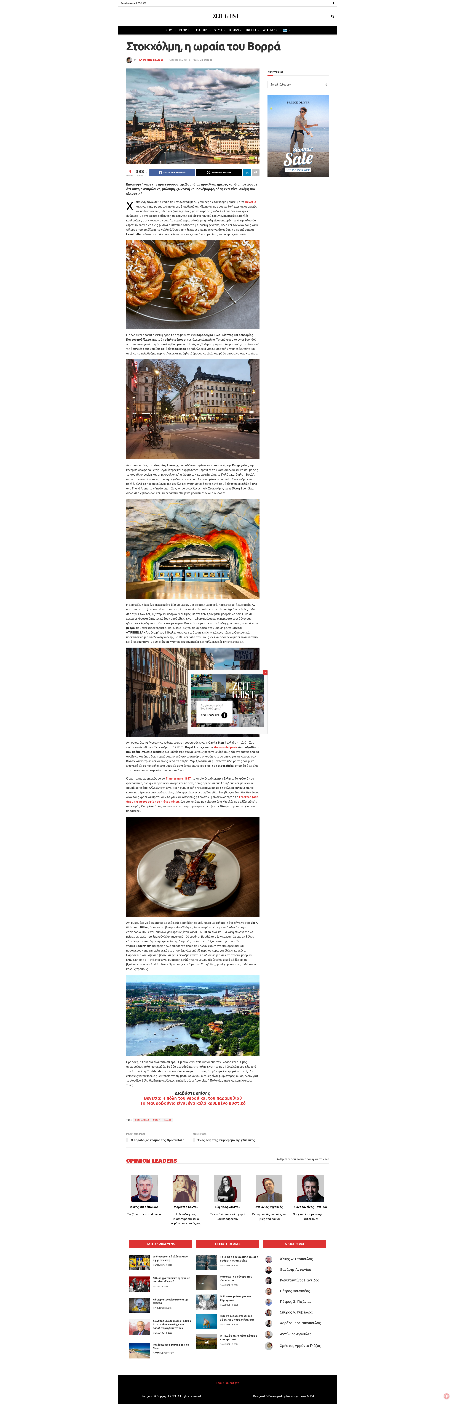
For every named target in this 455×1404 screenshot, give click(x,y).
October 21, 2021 (178, 60)
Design (234, 30)
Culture (202, 30)
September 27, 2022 (164, 1353)
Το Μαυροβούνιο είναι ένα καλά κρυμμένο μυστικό (193, 1103)
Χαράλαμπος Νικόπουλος (300, 1323)
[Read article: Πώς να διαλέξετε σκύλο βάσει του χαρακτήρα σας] (206, 1321)
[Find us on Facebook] (333, 3)
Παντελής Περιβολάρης (150, 60)
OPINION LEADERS (151, 1161)
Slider (156, 1120)
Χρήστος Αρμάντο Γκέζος (300, 1346)
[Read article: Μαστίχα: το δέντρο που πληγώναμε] (206, 1282)
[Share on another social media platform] (255, 172)
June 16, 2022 (161, 1286)
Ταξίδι (167, 1120)
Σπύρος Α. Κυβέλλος (296, 1312)
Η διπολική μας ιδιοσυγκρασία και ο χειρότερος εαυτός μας (186, 1219)
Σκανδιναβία (142, 1120)
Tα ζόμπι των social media (144, 1214)
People (184, 30)
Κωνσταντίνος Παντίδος (299, 1280)
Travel (194, 60)
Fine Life (251, 30)
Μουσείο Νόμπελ (225, 747)
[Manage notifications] (446, 1396)
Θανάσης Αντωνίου (295, 1269)
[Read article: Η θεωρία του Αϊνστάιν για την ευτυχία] (139, 1305)
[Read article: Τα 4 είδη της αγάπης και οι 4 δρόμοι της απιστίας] (206, 1262)
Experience (205, 60)
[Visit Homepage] (226, 16)
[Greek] (286, 30)
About (220, 1382)
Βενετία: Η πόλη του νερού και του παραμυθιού (193, 1098)
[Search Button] (332, 16)
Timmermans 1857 (178, 778)
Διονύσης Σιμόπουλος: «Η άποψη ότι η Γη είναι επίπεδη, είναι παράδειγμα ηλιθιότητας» (172, 1324)
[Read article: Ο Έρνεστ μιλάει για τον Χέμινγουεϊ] (206, 1302)
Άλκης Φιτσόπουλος (296, 1259)
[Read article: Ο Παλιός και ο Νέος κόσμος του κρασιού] (206, 1341)
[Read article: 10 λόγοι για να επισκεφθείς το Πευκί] (139, 1350)
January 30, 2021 (163, 1265)
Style (218, 30)
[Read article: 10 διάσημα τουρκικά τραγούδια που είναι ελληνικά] (139, 1284)
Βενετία (250, 201)
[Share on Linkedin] (247, 172)
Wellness (270, 30)
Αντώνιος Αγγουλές (295, 1334)
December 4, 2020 (163, 1333)
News (169, 30)
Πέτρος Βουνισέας (295, 1291)
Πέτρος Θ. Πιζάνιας (295, 1301)
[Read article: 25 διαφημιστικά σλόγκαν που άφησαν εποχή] (139, 1262)
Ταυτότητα (231, 1382)
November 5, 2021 (163, 1308)
